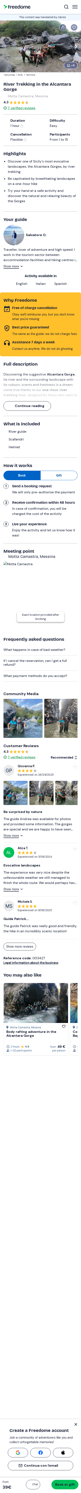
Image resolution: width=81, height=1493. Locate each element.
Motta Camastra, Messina (28, 96)
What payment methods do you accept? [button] (35, 676)
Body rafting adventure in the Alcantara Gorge (31, 1033)
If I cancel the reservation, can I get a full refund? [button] (35, 662)
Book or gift (65, 1484)
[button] (33, 1484)
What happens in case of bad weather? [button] (34, 649)
